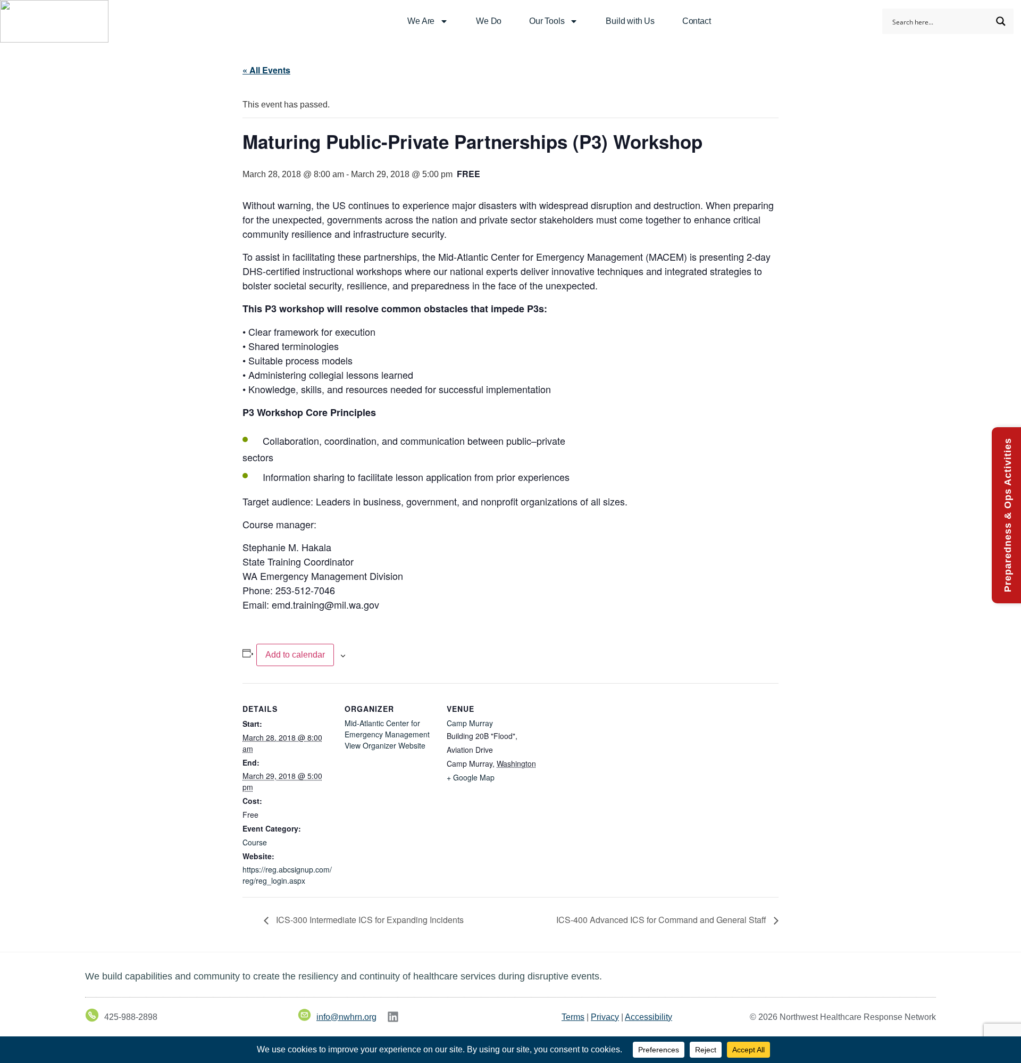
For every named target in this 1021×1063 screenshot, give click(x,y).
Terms (573, 1017)
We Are (420, 21)
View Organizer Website (385, 745)
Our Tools (546, 21)
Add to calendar (295, 654)
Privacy (605, 1017)
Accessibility (648, 1017)
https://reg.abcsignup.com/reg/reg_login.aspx (287, 875)
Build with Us (630, 21)
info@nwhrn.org (346, 1017)
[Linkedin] (393, 1017)
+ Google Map (471, 777)
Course (254, 842)
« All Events (266, 70)
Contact (696, 21)
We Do (488, 21)
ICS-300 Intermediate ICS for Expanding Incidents (369, 919)
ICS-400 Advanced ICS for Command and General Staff (662, 919)
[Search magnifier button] (1000, 21)
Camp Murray (470, 723)
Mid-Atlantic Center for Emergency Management (387, 729)
